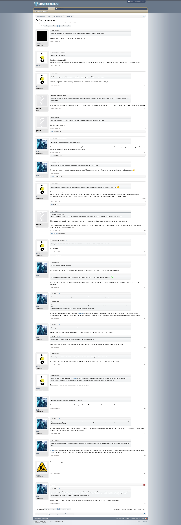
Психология (48, 23)
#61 (144, 41)
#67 (144, 173)
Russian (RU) (45, 518)
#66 (144, 152)
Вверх (142, 518)
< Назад (47, 26)
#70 (144, 251)
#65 (144, 128)
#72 (144, 318)
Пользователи (60, 8)
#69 (144, 230)
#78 (144, 455)
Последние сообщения (41, 11)
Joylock (38, 43)
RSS (146, 518)
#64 (144, 108)
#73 (144, 347)
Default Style (37, 518)
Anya (37, 475)
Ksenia (52, 176)
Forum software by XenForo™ (48, 521)
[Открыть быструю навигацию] (144, 16)
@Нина (80, 313)
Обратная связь (120, 518)
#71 (144, 287)
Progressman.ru (42, 8)
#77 (144, 433)
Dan (52, 204)
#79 (144, 473)
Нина (38, 65)
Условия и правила (142, 521)
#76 (144, 408)
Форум (51, 9)
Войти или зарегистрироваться (136, 1)
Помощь (128, 518)
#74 (144, 364)
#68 (144, 201)
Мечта (52, 155)
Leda (52, 131)
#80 (144, 503)
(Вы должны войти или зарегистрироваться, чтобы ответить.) (129, 509)
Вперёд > (67, 26)
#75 (144, 388)
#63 (144, 85)
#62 (144, 65)
